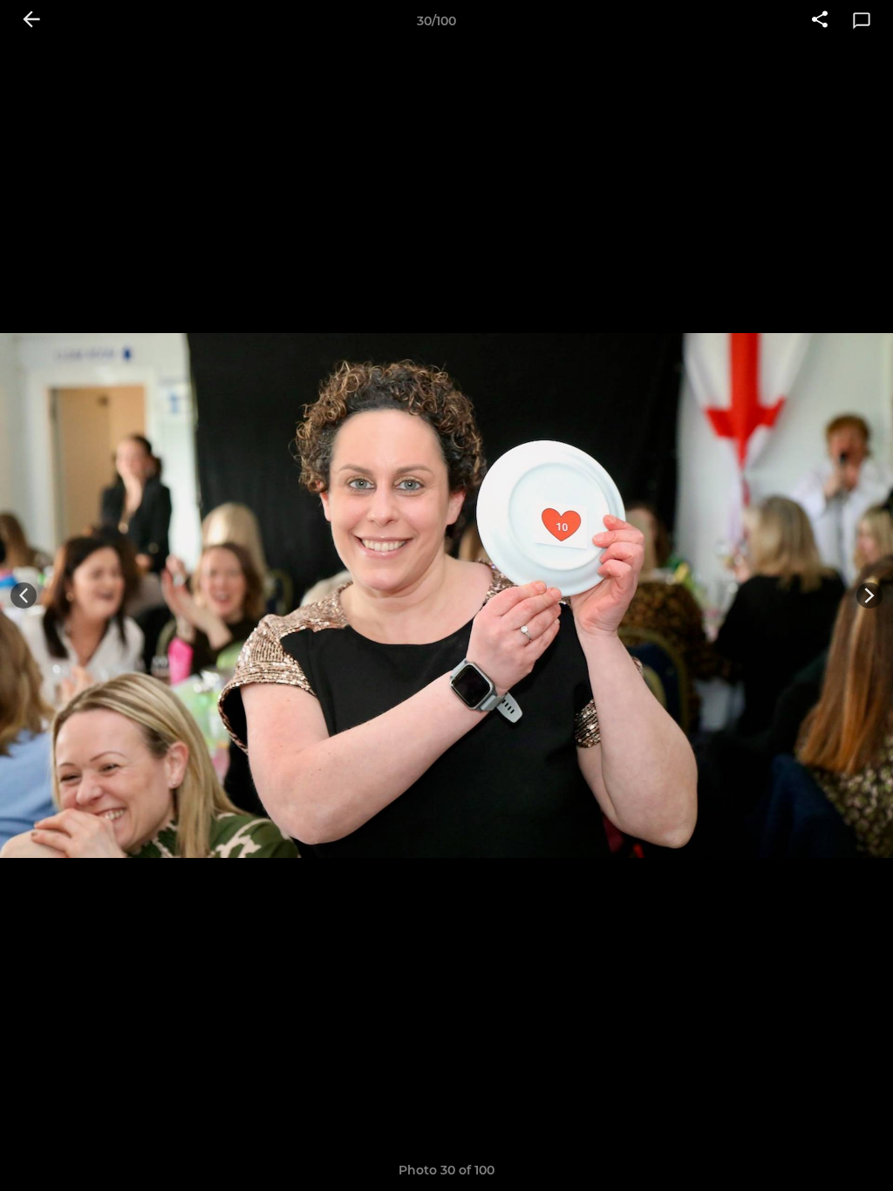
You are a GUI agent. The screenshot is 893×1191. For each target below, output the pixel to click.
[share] (819, 21)
